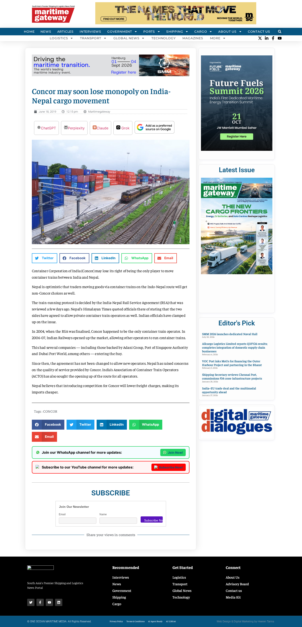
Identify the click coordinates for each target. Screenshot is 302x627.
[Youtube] (49, 602)
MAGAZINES (192, 38)
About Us (227, 32)
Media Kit (233, 597)
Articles (65, 32)
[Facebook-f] (40, 602)
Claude (102, 128)
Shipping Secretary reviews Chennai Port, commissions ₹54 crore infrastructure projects (232, 376)
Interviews (90, 32)
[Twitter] (30, 602)
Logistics (59, 38)
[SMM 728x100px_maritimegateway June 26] (110, 75)
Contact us (234, 590)
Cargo (200, 32)
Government (119, 32)
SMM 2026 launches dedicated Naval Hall (229, 334)
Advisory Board (237, 584)
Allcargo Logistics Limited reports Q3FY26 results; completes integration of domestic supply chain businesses (235, 347)
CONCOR (50, 411)
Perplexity (76, 128)
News (45, 32)
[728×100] (175, 23)
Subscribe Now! (171, 467)
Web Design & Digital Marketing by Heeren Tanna (245, 621)
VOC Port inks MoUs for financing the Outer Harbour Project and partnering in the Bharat (232, 363)
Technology (163, 38)
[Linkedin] (58, 602)
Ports (149, 32)
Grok (125, 128)
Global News (126, 38)
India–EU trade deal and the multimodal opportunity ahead (229, 390)
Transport (90, 38)
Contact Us (259, 32)
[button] (279, 31)
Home (29, 32)
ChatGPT (48, 128)
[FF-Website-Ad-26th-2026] (236, 149)
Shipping (174, 32)
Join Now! (175, 452)
